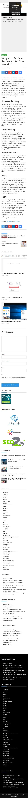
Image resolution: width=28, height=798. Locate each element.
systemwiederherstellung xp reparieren (13, 618)
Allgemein (5, 492)
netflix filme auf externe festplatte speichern (14, 611)
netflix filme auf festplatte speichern (12, 609)
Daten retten (6, 501)
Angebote (5, 494)
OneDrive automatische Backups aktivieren (11, 321)
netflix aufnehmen (7, 615)
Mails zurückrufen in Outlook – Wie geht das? (11, 297)
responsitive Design (8, 542)
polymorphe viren (7, 608)
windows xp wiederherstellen (10, 635)
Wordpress (6, 569)
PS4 (6, 519)
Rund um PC (6, 544)
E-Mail (4, 506)
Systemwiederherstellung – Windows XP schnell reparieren (13, 456)
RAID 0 (10, 578)
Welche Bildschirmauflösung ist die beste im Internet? (17, 460)
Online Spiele (6, 535)
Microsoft (4, 55)
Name (3, 354)
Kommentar (4, 335)
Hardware (5, 512)
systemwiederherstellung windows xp (12, 616)
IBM (4, 514)
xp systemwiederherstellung (10, 640)
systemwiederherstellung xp (10, 630)
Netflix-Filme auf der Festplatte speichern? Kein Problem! (15, 467)
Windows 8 (6, 558)
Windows (9, 221)
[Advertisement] (14, 37)
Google (5, 510)
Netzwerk (5, 533)
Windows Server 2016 (8, 560)
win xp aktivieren (7, 604)
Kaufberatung (6, 515)
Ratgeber (5, 540)
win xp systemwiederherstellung (11, 639)
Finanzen (5, 508)
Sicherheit (5, 546)
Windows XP (6, 563)
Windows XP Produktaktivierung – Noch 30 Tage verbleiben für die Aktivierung (13, 474)
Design (5, 503)
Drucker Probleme (7, 505)
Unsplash (17, 221)
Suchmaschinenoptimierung (10, 551)
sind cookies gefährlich (9, 613)
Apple (4, 497)
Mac (4, 522)
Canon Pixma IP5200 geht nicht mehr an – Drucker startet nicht (17, 478)
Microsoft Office (7, 526)
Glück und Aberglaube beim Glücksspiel (13, 782)
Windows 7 (6, 556)
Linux (4, 521)
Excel (6, 528)
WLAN (4, 567)
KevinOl (5, 593)
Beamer (5, 499)
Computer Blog (13, 794)
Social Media (6, 547)
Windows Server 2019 (8, 562)
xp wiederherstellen (8, 646)
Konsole (5, 517)
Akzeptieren (16, 14)
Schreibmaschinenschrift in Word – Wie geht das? (12, 273)
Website (3, 367)
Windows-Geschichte (8, 565)
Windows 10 (6, 553)
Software (5, 549)
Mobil (4, 531)
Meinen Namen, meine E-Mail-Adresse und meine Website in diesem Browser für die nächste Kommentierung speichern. (13, 379)
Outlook (5, 538)
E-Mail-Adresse (5, 361)
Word (6, 530)
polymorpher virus (8, 620)
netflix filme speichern (8, 606)
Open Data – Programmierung (10, 537)
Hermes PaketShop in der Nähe (11, 788)
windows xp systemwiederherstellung (12, 631)
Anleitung (5, 496)
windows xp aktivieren (8, 637)
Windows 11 (6, 555)
